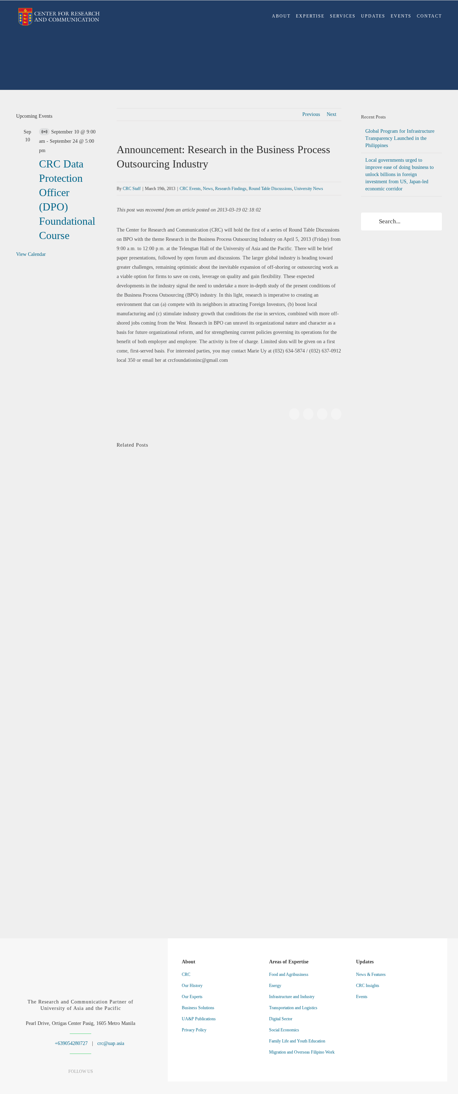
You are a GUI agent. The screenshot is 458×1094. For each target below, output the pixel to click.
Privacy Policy (194, 1029)
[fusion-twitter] (93, 1085)
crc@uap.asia (110, 1043)
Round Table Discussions (270, 188)
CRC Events (190, 188)
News (208, 188)
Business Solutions (198, 1007)
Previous (311, 114)
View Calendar (31, 254)
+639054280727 (70, 1043)
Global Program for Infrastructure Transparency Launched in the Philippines (399, 138)
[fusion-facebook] (55, 1085)
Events (361, 996)
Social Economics (284, 1029)
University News (308, 188)
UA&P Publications (199, 1018)
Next (331, 114)
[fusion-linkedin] (68, 1085)
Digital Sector (280, 1018)
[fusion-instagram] (80, 1085)
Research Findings (231, 188)
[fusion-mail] (105, 1085)
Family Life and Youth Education (297, 1041)
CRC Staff (132, 188)
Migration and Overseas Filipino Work (302, 1052)
